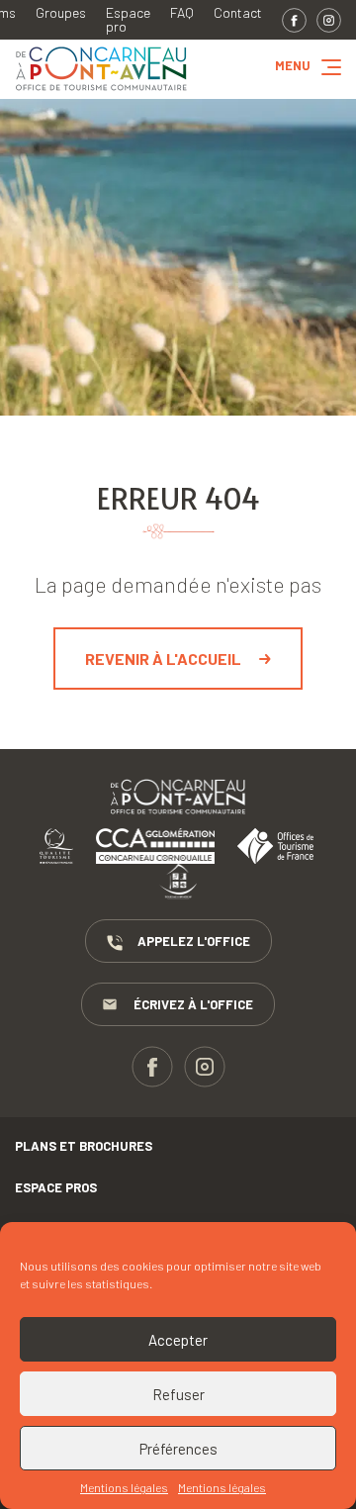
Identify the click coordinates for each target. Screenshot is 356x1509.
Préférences (178, 1449)
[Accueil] (101, 91)
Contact (238, 13)
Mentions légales (124, 1487)
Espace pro (128, 20)
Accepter (178, 1340)
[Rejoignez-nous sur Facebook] (294, 20)
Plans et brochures (83, 1146)
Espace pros (56, 1187)
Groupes (61, 13)
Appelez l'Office (193, 941)
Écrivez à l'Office (193, 1004)
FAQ (182, 13)
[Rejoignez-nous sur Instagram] (328, 20)
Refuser (178, 1394)
